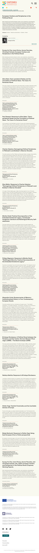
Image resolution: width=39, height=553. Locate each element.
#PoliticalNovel (5, 532)
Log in (6, 535)
